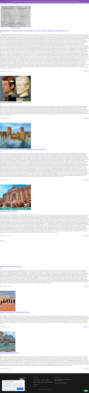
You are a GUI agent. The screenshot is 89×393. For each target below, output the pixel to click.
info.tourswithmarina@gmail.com (60, 382)
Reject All (13, 388)
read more (86, 71)
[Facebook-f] (34, 386)
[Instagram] (35, 386)
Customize (7, 388)
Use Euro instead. (71, 1)
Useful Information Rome (9, 353)
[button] (86, 391)
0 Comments (8, 71)
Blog (1, 32)
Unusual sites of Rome (8, 211)
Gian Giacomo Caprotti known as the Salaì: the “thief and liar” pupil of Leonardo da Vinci (34, 31)
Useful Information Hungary (11, 267)
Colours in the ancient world (11, 102)
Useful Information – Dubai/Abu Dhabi (14, 312)
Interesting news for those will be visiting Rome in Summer (23, 149)
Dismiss (76, 1)
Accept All (20, 388)
